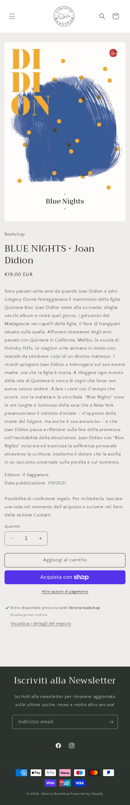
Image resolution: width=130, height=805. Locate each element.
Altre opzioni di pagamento (65, 592)
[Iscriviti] (111, 722)
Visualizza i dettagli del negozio (41, 623)
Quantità (12, 526)
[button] (12, 16)
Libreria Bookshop (55, 794)
